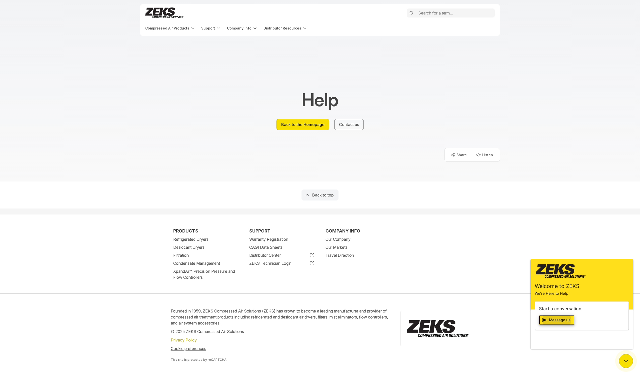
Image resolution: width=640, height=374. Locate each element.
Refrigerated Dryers (190, 239)
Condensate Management (196, 263)
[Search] (411, 13)
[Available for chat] (626, 361)
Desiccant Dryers (188, 247)
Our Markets (337, 247)
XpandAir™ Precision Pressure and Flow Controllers (204, 274)
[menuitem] (170, 28)
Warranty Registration (268, 239)
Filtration (181, 255)
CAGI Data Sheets (265, 247)
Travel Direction (340, 255)
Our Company (338, 239)
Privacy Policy (184, 340)
